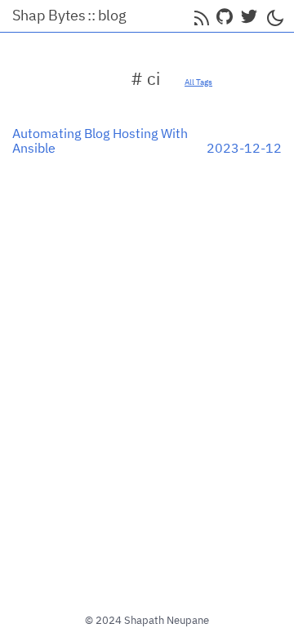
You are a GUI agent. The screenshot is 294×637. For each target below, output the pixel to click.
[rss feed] (200, 16)
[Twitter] (249, 16)
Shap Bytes (49, 15)
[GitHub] (224, 16)
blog (112, 15)
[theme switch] (273, 16)
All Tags (198, 81)
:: (91, 15)
